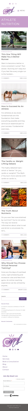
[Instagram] (13, 349)
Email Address (7, 380)
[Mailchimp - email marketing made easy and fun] (11, 395)
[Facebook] (10, 349)
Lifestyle (9, 51)
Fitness (3, 51)
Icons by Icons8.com (14, 407)
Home (5, 356)
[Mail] (15, 349)
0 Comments (6, 78)
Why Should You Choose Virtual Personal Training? (13, 265)
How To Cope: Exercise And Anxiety (11, 313)
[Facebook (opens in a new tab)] (9, 4)
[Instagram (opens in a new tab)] (12, 4)
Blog (4, 364)
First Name (6, 386)
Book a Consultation (11, 361)
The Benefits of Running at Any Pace (11, 315)
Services (6, 359)
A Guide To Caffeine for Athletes (10, 317)
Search (3, 296)
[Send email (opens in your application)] (15, 4)
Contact (6, 370)
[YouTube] (18, 349)
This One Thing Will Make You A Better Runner (11, 56)
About (5, 367)
